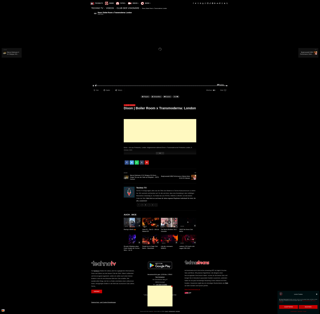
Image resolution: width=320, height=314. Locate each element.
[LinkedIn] (145, 205)
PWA (226, 283)
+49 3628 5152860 (161, 284)
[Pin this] (147, 162)
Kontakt (304, 311)
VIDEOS (110, 8)
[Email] (156, 205)
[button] (317, 294)
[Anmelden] (224, 3)
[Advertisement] (160, 130)
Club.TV (166, 311)
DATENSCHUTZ (172, 311)
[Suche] (227, 3)
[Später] (222, 3)
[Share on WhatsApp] (137, 162)
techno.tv (97, 271)
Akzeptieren (288, 307)
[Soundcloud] (217, 3)
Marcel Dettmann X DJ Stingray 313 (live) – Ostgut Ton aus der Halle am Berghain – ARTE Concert (144, 177)
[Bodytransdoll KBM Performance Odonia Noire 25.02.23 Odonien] (193, 177)
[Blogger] (207, 3)
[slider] (156, 85)
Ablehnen (308, 307)
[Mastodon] (220, 3)
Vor (195, 172)
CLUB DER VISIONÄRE (128, 8)
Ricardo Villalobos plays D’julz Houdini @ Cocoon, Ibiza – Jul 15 (132, 248)
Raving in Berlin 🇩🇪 (130, 229)
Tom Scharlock (160, 277)
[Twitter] (195, 3)
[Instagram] (205, 3)
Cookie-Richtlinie (293, 311)
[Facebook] (193, 3)
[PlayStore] (215, 3)
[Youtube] (203, 3)
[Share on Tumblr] (142, 162)
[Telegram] (212, 3)
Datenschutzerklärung (306, 300)
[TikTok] (210, 3)
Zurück (125, 172)
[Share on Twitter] (132, 162)
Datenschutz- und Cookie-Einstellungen (103, 302)
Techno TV (141, 188)
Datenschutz (300, 311)
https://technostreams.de (192, 289)
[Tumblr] (198, 3)
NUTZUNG (178, 311)
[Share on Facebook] (127, 162)
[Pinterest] (200, 3)
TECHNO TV (97, 8)
